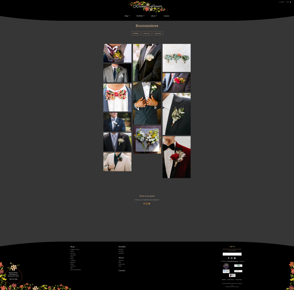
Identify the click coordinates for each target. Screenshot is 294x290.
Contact (166, 16)
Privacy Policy (238, 279)
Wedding (135, 33)
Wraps (72, 257)
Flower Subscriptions (75, 269)
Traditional (73, 260)
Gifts (71, 268)
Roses (71, 251)
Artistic (72, 264)
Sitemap (224, 279)
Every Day (147, 33)
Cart (287, 2)
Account (281, 2)
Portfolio (140, 16)
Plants (72, 258)
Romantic (72, 253)
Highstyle (72, 262)
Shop (126, 16)
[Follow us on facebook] (144, 203)
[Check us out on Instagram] (146, 203)
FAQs (120, 262)
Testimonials (122, 264)
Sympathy (158, 33)
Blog (120, 266)
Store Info (121, 260)
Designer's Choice (74, 249)
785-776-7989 (32, 246)
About (153, 16)
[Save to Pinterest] (149, 203)
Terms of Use (231, 279)
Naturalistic (73, 255)
